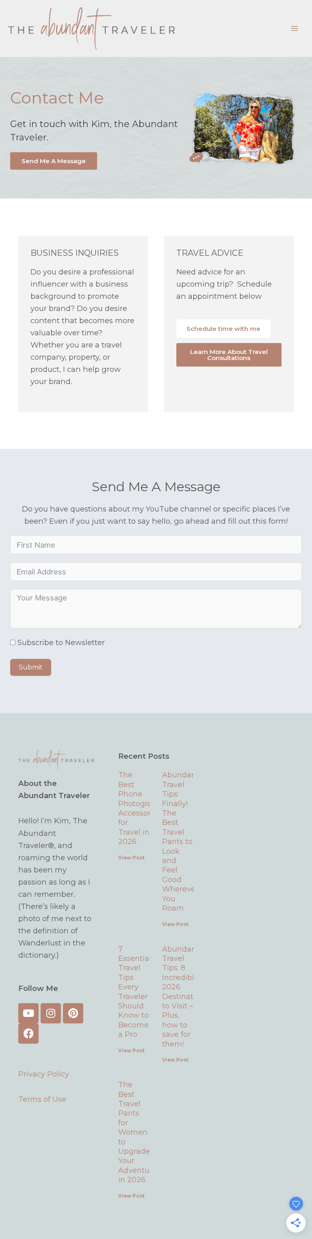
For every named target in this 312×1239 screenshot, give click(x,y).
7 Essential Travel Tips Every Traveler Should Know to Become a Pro (134, 992)
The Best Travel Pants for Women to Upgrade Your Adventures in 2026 (139, 1132)
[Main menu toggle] (294, 28)
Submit (31, 667)
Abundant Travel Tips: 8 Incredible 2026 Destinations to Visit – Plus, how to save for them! (185, 997)
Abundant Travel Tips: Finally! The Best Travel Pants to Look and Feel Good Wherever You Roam (180, 842)
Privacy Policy (43, 1074)
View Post (131, 858)
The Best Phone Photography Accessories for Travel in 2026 (142, 808)
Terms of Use (42, 1099)
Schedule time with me (223, 328)
